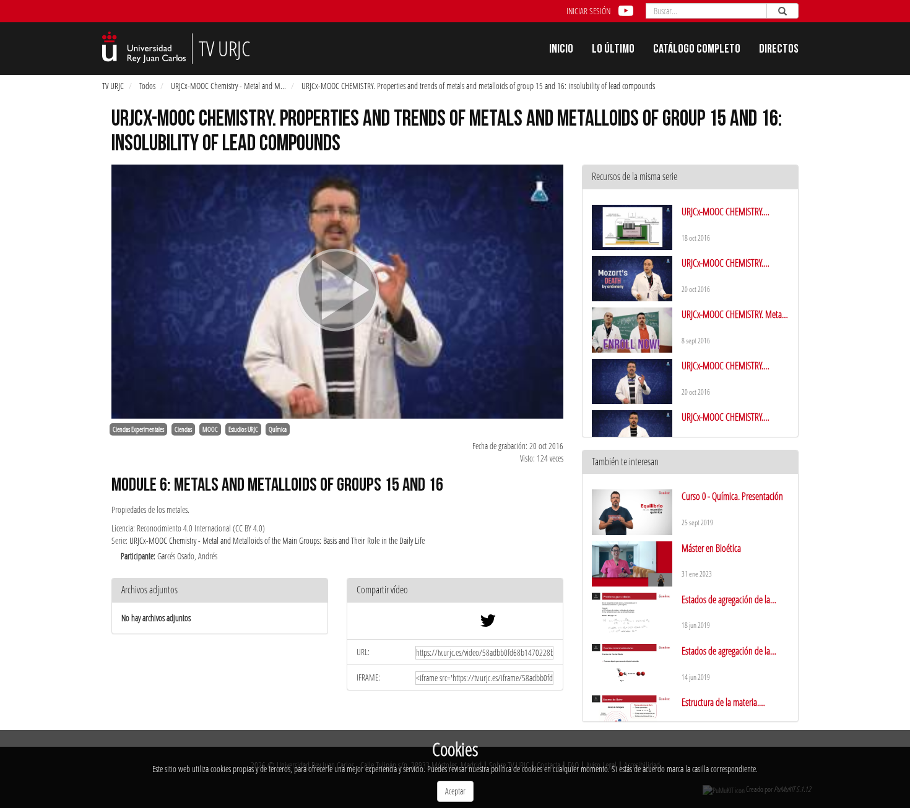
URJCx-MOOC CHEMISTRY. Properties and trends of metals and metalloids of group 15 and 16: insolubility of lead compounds (478, 86)
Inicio (561, 50)
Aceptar (455, 791)
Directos (779, 50)
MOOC (210, 429)
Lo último (613, 50)
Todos (147, 86)
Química (278, 429)
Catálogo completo (696, 50)
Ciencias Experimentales (138, 429)
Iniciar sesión (588, 11)
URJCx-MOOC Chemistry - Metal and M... (228, 86)
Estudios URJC (243, 429)
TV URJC (113, 86)
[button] (455, 590)
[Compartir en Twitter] (488, 623)
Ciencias (183, 429)
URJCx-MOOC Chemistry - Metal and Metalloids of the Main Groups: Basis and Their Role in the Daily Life (277, 540)
